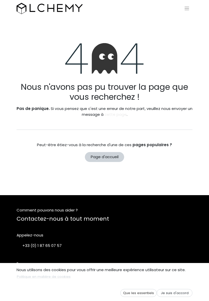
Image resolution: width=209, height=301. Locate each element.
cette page (115, 114)
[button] (138, 293)
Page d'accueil (105, 156)
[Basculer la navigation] (187, 8)
